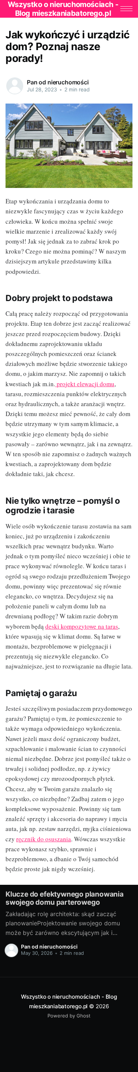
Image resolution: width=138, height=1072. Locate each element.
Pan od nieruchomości (58, 82)
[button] (126, 9)
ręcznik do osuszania (43, 839)
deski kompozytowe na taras (81, 626)
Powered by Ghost (69, 1016)
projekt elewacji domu (84, 384)
